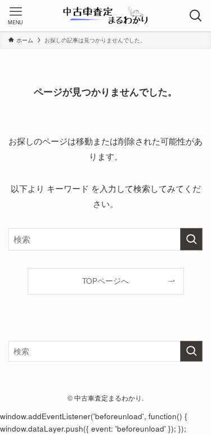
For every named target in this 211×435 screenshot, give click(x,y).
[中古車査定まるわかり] (105, 15)
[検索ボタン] (195, 15)
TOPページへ (105, 280)
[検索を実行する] (191, 239)
